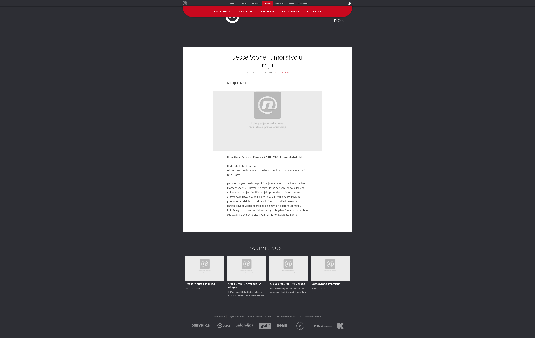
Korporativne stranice (310, 316)
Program (267, 11)
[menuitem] (349, 3)
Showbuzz (323, 326)
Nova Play (314, 11)
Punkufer (300, 326)
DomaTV (282, 326)
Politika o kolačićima (286, 316)
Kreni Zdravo (340, 326)
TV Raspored (245, 11)
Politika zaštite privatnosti (260, 316)
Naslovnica (222, 11)
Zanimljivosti (290, 11)
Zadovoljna (244, 326)
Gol (265, 326)
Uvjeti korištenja (236, 316)
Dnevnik (202, 326)
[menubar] (349, 3)
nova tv (268, 3)
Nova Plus (223, 326)
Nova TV (186, 3)
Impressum (219, 316)
